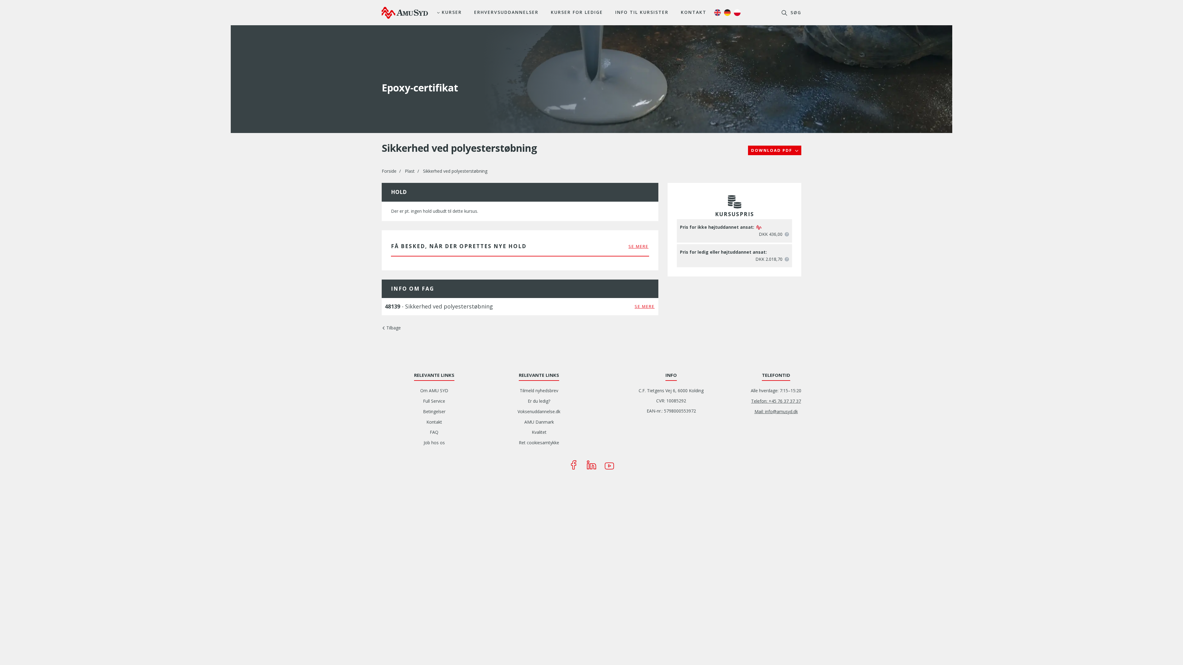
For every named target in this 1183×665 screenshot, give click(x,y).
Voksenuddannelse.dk (539, 411)
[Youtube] (609, 465)
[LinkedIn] (591, 465)
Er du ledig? (539, 401)
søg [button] (795, 12)
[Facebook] (573, 465)
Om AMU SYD (434, 390)
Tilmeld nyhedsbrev (539, 390)
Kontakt (693, 12)
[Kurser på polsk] (737, 12)
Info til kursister (642, 12)
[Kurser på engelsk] (717, 12)
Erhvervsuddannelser (506, 12)
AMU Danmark (539, 422)
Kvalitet (539, 432)
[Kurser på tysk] (727, 12)
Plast (410, 171)
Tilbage (393, 328)
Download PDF (772, 150)
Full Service (434, 401)
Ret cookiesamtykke (539, 442)
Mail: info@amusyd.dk (776, 411)
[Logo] (405, 12)
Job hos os (434, 442)
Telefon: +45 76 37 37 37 (776, 401)
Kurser (452, 12)
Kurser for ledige (577, 12)
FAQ (434, 432)
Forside (389, 171)
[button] (787, 234)
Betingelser (434, 411)
